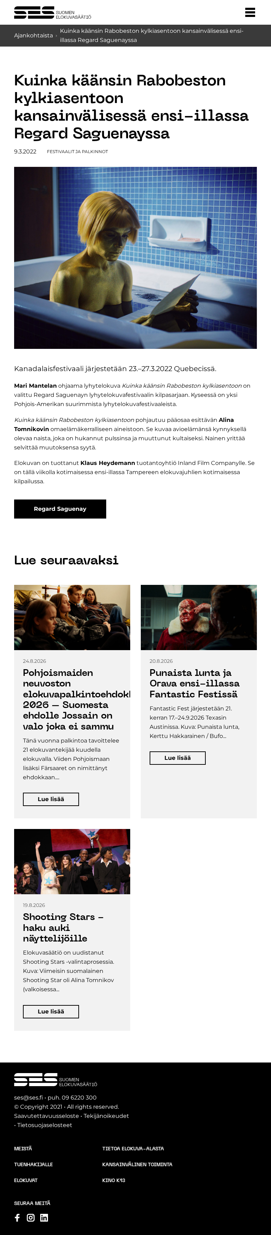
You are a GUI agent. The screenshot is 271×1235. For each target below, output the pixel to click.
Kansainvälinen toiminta (137, 1165)
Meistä (23, 1149)
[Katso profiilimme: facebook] (17, 1217)
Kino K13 (113, 1181)
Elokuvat (26, 1181)
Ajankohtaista (33, 35)
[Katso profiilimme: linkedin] (44, 1217)
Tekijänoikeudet (106, 1116)
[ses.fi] (52, 12)
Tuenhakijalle (33, 1165)
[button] (250, 12)
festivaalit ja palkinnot (77, 151)
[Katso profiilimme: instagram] (30, 1217)
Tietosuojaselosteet (44, 1125)
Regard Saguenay (60, 508)
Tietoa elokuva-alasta (133, 1149)
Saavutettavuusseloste (46, 1116)
